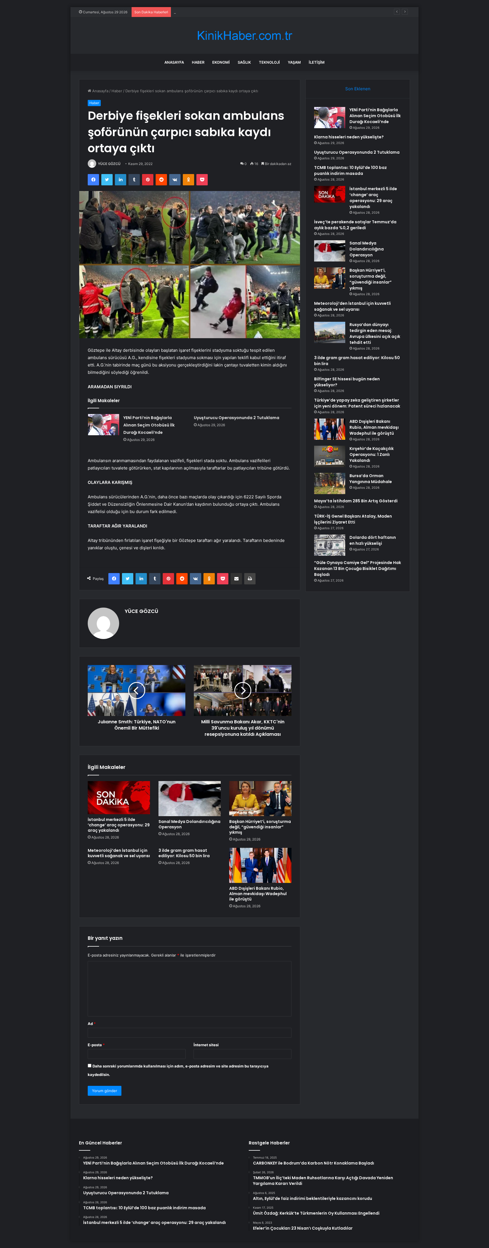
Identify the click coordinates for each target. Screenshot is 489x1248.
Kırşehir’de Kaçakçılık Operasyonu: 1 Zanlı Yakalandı (371, 454)
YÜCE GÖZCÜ (109, 164)
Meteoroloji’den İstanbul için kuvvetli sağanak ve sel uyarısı (119, 853)
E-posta (96, 1045)
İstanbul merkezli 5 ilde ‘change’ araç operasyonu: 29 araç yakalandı (119, 825)
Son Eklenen (357, 88)
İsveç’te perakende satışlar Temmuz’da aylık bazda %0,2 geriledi (355, 225)
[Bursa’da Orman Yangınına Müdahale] (329, 483)
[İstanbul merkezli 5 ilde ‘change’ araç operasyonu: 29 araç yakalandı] (119, 797)
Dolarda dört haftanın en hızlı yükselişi (372, 540)
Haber (198, 62)
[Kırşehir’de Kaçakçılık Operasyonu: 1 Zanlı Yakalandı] (329, 456)
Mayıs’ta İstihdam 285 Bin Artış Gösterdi (356, 501)
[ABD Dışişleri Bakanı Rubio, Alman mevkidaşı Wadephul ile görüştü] (260, 865)
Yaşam (294, 62)
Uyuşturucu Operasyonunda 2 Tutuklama (210, 12)
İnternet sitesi (206, 1045)
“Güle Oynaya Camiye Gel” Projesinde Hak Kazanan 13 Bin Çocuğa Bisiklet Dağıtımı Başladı (357, 568)
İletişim (317, 62)
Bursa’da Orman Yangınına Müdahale (370, 478)
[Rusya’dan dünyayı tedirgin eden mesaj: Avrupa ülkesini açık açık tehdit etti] (329, 332)
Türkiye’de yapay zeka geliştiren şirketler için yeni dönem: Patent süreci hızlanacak (357, 403)
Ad (92, 1023)
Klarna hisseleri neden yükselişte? (349, 137)
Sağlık (244, 62)
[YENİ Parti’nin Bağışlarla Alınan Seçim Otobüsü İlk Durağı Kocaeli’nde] (103, 424)
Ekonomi (221, 62)
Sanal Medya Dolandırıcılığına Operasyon (189, 824)
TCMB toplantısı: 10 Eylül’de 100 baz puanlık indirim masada (350, 170)
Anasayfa (174, 62)
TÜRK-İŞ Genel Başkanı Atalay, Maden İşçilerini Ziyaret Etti (353, 519)
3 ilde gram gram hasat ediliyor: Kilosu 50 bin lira (184, 853)
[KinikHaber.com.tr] (244, 35)
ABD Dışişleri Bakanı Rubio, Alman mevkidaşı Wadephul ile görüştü (258, 893)
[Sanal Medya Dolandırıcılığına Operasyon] (189, 798)
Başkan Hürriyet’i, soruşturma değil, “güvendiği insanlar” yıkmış (260, 827)
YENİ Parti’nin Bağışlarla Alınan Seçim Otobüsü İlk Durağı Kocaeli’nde (149, 425)
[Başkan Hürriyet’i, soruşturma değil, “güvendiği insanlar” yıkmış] (260, 798)
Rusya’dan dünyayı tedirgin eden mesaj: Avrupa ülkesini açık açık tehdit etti (374, 333)
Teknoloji (269, 62)
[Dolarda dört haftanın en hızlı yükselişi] (329, 545)
